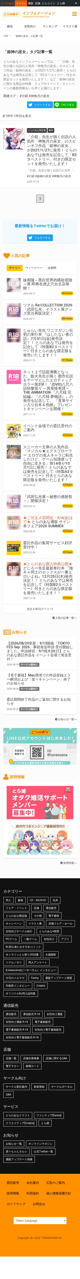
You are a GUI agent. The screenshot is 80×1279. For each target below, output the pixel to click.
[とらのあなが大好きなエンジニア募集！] (40, 852)
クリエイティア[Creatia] (20, 1123)
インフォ (21, 3)
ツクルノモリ (14, 962)
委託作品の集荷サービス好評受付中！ (47, 545)
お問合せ (39, 1204)
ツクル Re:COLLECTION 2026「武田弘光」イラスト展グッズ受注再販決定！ (47, 309)
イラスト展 (70, 26)
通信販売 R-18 (31, 1014)
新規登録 (39, 1086)
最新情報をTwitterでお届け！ (40, 226)
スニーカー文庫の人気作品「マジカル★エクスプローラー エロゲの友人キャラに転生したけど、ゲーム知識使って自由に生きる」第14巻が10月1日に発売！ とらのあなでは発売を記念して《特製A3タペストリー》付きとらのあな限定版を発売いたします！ (48, 463)
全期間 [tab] (52, 268)
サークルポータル (61, 1086)
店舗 (37, 3)
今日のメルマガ (15, 978)
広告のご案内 (55, 1182)
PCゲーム (11, 939)
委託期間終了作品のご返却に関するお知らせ (39, 701)
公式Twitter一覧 (43, 1151)
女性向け (30, 26)
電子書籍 (53, 915)
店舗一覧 (11, 1058)
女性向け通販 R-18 (17, 1021)
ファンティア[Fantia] (48, 1115)
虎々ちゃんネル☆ (16, 1151)
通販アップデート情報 (58, 978)
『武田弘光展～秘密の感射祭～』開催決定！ (47, 498)
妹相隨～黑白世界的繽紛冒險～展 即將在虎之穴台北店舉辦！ (47, 284)
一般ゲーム (30, 939)
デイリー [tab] (14, 268)
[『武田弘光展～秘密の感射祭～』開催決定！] (14, 502)
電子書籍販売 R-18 (17, 1029)
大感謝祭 (50, 954)
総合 (10, 26)
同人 (8, 900)
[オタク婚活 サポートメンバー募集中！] (40, 817)
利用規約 (32, 1193)
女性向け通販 (55, 1014)
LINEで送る (67, 104)
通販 (30, 3)
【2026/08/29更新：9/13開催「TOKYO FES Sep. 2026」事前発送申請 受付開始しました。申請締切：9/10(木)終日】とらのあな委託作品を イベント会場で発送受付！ (40, 651)
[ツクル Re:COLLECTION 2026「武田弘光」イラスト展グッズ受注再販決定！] (14, 310)
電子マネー (12, 1066)
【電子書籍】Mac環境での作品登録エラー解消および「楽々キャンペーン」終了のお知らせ (39, 679)
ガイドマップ (16, 1204)
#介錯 (24, 96)
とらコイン (48, 3)
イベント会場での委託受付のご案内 (47, 428)
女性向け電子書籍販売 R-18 (22, 1037)
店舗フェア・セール (60, 923)
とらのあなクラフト (18, 1115)
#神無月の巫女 (39, 96)
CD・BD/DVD (38, 900)
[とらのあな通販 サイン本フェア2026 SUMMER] (14, 523)
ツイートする (42, 104)
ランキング (50, 26)
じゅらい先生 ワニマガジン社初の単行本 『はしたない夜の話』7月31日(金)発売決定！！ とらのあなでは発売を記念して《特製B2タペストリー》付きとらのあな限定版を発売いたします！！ (48, 342)
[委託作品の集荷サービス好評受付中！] (14, 548)
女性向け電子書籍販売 (48, 1029)
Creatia (40, 985)
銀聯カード (32, 1066)
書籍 (20, 900)
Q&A (8, 1094)
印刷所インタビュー (18, 985)
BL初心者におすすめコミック (23, 946)
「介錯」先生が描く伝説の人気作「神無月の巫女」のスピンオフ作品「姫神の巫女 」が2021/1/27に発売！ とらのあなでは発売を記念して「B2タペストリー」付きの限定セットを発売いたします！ (52, 150)
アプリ (65, 939)
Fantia (35, 978)
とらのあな (7, 3)
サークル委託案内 (16, 1086)
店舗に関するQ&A (56, 1058)
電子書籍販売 (43, 1021)
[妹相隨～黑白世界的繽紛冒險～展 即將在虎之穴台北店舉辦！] (14, 285)
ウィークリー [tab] (34, 268)
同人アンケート (37, 962)
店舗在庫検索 (31, 1058)
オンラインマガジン (40, 1143)
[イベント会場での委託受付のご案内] (14, 431)
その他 (38, 915)
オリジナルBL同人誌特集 (21, 993)
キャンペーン (14, 923)
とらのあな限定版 (16, 915)
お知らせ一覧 (14, 1143)
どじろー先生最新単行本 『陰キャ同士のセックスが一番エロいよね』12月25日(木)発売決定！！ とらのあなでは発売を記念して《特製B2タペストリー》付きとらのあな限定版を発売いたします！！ (48, 578)
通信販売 (51, 908)
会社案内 (32, 1182)
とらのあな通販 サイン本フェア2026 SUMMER (48, 522)
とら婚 (61, 3)
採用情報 (13, 1193)
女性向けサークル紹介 (19, 931)
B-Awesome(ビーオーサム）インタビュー (31, 970)
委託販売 (13, 1182)
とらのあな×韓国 (49, 931)
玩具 (55, 900)
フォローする (42, 237)
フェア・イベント (16, 908)
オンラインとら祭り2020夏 (22, 954)
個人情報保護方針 (58, 1193)
